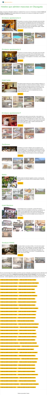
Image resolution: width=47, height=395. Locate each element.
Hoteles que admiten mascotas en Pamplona (9, 279)
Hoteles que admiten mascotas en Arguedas (27, 361)
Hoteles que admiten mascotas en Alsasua (9, 305)
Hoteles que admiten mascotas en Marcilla (28, 342)
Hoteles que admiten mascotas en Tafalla (26, 289)
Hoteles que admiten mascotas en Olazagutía (29, 384)
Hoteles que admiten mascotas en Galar (8, 374)
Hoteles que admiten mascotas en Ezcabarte (9, 377)
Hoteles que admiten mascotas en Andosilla (26, 339)
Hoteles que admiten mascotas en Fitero (8, 371)
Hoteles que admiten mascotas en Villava (27, 292)
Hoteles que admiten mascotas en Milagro (27, 333)
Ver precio (20, 30)
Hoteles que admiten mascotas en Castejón (27, 314)
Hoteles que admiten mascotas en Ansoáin (9, 292)
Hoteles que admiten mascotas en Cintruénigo (26, 301)
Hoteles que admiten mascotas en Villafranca (27, 336)
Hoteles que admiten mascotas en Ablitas (25, 349)
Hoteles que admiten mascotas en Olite (8, 320)
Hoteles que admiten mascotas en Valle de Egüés (28, 282)
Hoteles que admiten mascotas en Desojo (9, 336)
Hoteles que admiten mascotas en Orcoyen (9, 330)
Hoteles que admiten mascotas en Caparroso (9, 342)
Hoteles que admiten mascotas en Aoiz (8, 349)
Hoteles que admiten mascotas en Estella (9, 289)
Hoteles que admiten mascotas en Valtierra (9, 355)
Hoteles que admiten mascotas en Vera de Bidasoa (28, 324)
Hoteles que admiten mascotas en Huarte (27, 305)
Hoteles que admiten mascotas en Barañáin (9, 282)
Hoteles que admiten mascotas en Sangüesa (27, 311)
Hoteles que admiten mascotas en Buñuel (9, 365)
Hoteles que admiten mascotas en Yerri (8, 387)
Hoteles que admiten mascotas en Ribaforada (28, 327)
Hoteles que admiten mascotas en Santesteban (10, 384)
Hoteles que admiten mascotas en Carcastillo (28, 352)
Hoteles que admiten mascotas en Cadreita (26, 371)
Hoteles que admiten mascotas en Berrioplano (9, 308)
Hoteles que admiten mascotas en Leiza (8, 339)
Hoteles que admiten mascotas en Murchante (9, 327)
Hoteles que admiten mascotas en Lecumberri (26, 387)
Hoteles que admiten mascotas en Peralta (9, 311)
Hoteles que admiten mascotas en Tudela (27, 279)
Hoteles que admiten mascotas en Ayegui (9, 368)
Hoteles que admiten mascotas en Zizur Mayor (27, 286)
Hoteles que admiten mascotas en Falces (27, 355)
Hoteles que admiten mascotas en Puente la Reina (10, 346)
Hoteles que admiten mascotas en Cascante (26, 317)
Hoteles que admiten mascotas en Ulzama (27, 380)
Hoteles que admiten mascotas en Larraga (26, 368)
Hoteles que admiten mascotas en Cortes (27, 330)
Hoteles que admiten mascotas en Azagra (9, 324)
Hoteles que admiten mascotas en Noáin (8, 301)
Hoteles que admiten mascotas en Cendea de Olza (27, 374)
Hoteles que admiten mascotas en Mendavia (9, 333)
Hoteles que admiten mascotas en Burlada (9, 286)
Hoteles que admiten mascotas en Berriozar (9, 295)
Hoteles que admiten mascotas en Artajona (9, 380)
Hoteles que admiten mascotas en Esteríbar (9, 361)
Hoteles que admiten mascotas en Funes (29, 358)
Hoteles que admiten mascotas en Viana (8, 317)
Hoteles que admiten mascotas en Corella (26, 298)
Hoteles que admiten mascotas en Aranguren (27, 295)
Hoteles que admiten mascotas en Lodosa (9, 314)
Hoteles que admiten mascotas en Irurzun (26, 365)
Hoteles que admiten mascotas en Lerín (27, 377)
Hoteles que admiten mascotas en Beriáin (25, 320)
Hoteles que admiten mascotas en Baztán (9, 298)
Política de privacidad (22, 393)
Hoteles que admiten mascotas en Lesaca (30, 346)
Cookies (27, 393)
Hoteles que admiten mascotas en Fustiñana (9, 352)
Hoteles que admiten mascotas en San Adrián (28, 308)
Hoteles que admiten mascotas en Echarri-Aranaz (10, 358)
